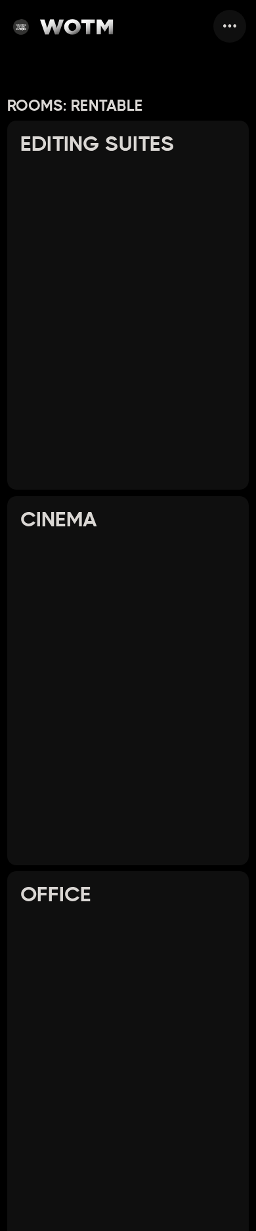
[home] (63, 26)
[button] (229, 26)
